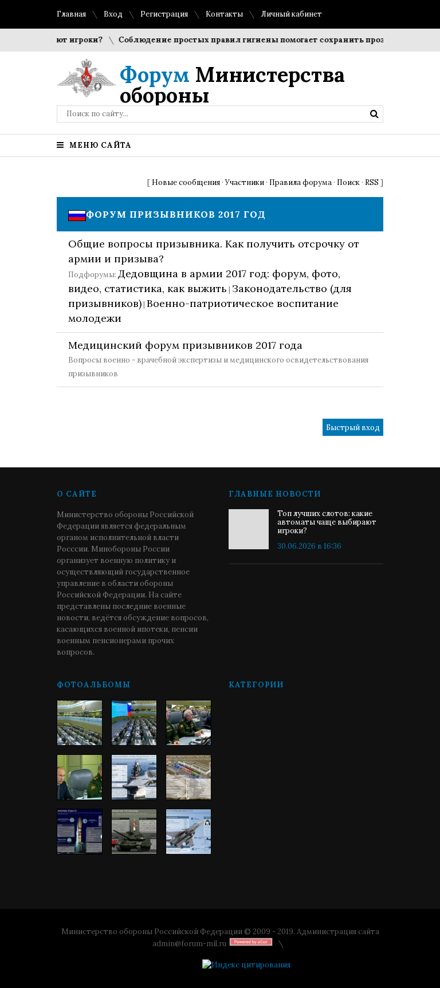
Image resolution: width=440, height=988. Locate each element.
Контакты (224, 14)
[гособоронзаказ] (188, 723)
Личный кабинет (291, 14)
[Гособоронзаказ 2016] (80, 777)
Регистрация (164, 14)
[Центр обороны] (134, 723)
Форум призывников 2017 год (176, 214)
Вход (113, 14)
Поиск (348, 182)
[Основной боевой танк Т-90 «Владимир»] (134, 832)
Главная (71, 14)
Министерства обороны (232, 84)
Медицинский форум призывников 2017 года (185, 345)
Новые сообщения (186, 182)
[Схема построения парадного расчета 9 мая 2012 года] (188, 777)
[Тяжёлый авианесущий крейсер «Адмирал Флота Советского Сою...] (134, 777)
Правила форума (300, 182)
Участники (244, 182)
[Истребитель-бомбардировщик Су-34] (188, 832)
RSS (372, 182)
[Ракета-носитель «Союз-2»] (80, 832)
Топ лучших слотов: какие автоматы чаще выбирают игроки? (326, 522)
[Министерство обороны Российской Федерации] (80, 723)
